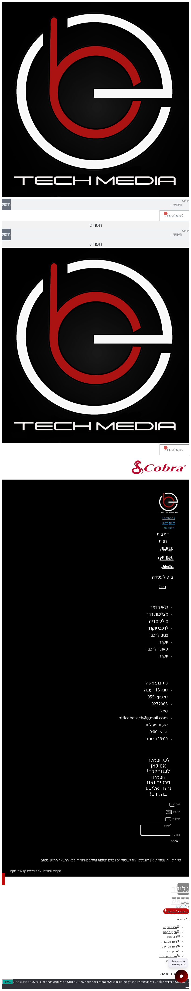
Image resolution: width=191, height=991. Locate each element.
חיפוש (185, 201)
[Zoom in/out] (174, 898)
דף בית (163, 534)
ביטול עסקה (162, 577)
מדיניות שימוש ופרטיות (167, 549)
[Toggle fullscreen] (178, 898)
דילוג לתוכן (182, 906)
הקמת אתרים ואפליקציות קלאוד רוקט (35, 871)
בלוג (162, 587)
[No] (187, 987)
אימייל (175, 819)
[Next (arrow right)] (183, 903)
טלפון (176, 811)
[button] (95, 225)
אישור (7, 982)
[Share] (183, 898)
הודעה (175, 834)
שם (177, 804)
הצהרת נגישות (167, 566)
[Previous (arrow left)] (187, 903)
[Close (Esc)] (187, 898)
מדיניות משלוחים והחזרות (166, 558)
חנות (163, 541)
